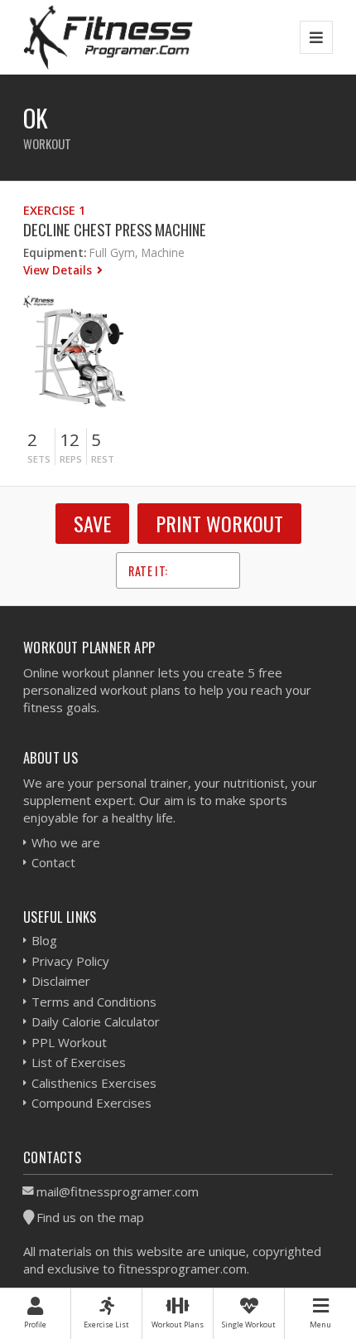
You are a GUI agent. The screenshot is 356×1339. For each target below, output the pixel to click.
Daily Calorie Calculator (95, 1021)
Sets (39, 459)
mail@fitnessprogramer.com (117, 1191)
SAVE (92, 523)
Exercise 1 (54, 210)
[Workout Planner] (108, 37)
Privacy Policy (70, 961)
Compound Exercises (91, 1102)
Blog (44, 940)
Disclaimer (60, 981)
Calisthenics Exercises (93, 1083)
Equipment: (54, 252)
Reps (71, 459)
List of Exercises (78, 1062)
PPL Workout (69, 1042)
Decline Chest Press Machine (114, 229)
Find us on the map (90, 1217)
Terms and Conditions (93, 1001)
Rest (102, 459)
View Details (59, 270)
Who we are (65, 842)
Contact (53, 862)
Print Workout (219, 523)
